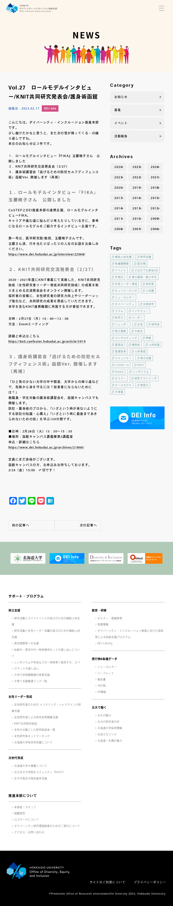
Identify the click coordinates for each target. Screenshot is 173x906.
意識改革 (120, 351)
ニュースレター (124, 297)
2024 (155, 166)
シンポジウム (140, 371)
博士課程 (120, 331)
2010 (136, 218)
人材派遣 (154, 344)
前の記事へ (20, 525)
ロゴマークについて (26, 819)
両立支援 (145, 358)
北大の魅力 (104, 715)
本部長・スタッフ (25, 807)
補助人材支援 (123, 257)
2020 (118, 187)
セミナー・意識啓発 (109, 618)
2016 (136, 197)
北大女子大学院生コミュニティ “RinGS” (39, 772)
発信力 (144, 385)
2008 (118, 229)
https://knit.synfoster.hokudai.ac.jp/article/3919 (47, 341)
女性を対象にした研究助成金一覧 (34, 729)
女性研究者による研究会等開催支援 (36, 717)
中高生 (139, 331)
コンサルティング (126, 338)
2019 (136, 187)
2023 (118, 177)
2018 (155, 187)
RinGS (119, 371)
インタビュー (140, 311)
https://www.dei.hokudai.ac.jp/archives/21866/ (46, 447)
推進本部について (22, 795)
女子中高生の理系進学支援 (30, 778)
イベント (120, 123)
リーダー (137, 317)
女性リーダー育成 (126, 284)
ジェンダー (122, 324)
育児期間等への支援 (26, 643)
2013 (136, 208)
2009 (155, 218)
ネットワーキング (126, 290)
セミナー (120, 378)
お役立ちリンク (107, 734)
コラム (119, 311)
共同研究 (148, 304)
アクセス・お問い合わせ (29, 832)
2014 (118, 208)
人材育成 (140, 351)
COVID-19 (122, 365)
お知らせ (120, 96)
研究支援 (145, 257)
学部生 (119, 277)
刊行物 (101, 685)
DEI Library (104, 643)
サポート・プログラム (26, 596)
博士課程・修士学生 (144, 277)
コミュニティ (123, 358)
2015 (155, 197)
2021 (155, 177)
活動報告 (120, 136)
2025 (136, 166)
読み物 (141, 263)
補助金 (136, 344)
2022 (136, 177)
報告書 (101, 679)
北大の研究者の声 (108, 721)
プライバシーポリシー (150, 882)
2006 (155, 229)
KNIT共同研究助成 (25, 723)
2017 (118, 197)
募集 (117, 109)
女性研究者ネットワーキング (32, 736)
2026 (118, 166)
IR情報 (101, 692)
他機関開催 (122, 263)
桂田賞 (150, 284)
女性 (140, 324)
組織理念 (19, 813)
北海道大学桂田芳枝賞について (33, 742)
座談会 (119, 344)
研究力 (119, 317)
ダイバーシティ (124, 304)
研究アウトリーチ (146, 378)
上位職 (150, 290)
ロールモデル (123, 385)
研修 (148, 338)
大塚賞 (119, 392)
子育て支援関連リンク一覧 (30, 681)
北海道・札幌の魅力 (109, 740)
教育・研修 (99, 610)
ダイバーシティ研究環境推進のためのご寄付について (47, 826)
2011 (118, 218)
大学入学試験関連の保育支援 (32, 674)
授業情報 (102, 624)
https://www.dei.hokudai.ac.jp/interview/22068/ (46, 254)
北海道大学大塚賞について (30, 765)
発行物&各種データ (104, 658)
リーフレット (105, 673)
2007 (136, 229)
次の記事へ (88, 525)
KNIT (140, 365)
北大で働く (99, 707)
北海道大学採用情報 (109, 728)
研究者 (155, 324)
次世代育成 (15, 757)
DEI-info (50, 108)
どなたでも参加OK (146, 270)
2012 (155, 208)
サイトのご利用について (107, 882)
